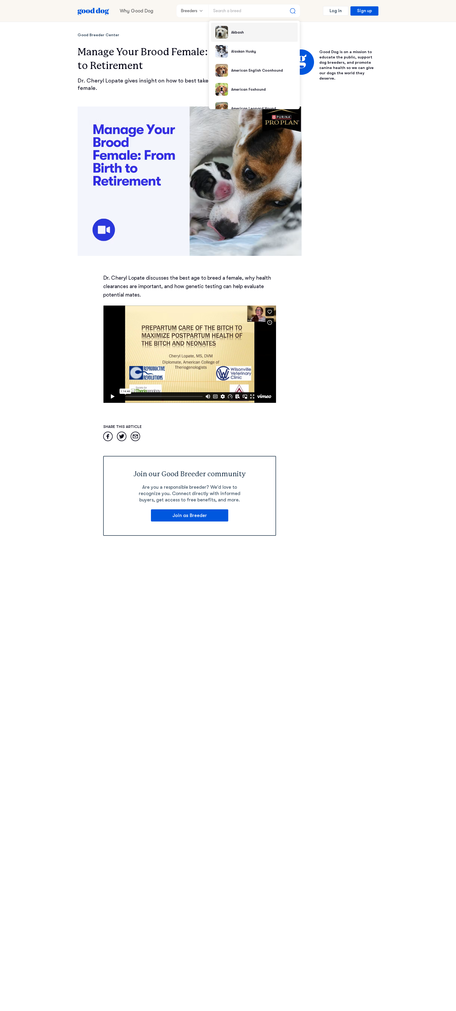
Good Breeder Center (98, 35)
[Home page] (93, 11)
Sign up (364, 10)
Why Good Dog (136, 10)
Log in (336, 10)
